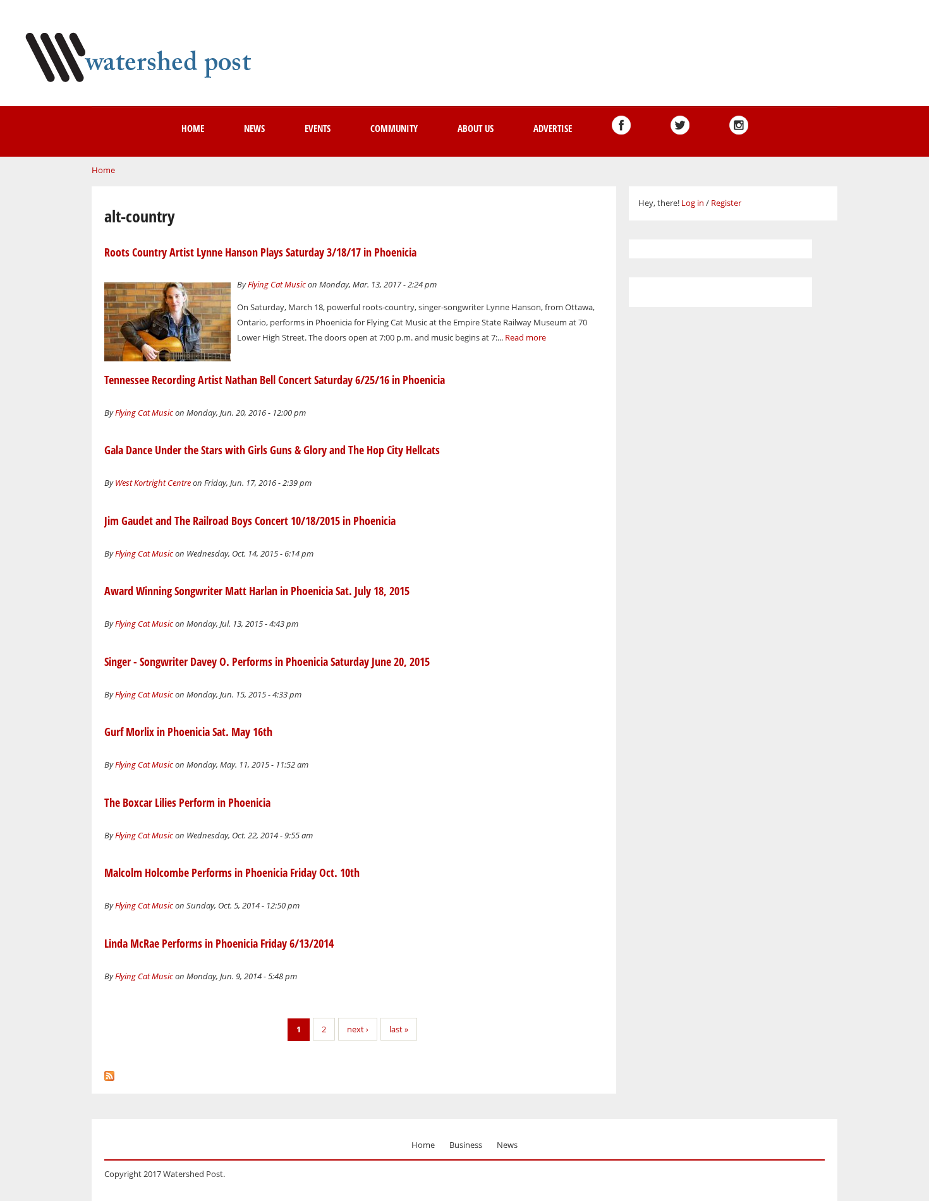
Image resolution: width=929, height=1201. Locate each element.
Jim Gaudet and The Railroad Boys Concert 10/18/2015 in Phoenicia (250, 520)
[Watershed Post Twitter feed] (680, 125)
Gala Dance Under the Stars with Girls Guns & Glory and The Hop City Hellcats (272, 449)
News (254, 128)
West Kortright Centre (153, 482)
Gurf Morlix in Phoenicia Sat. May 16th (188, 731)
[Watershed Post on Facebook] (621, 125)
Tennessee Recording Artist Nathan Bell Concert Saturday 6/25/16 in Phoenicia (274, 379)
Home (192, 128)
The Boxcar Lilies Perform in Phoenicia (187, 802)
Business (465, 1144)
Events (318, 128)
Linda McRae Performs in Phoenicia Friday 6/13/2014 (219, 943)
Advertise (552, 128)
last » (398, 1029)
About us (476, 128)
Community (394, 128)
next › (357, 1029)
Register (726, 202)
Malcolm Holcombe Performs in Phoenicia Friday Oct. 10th (232, 872)
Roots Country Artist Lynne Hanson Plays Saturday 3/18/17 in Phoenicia (260, 252)
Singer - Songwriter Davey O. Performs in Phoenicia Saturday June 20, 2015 (267, 661)
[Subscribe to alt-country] (109, 1072)
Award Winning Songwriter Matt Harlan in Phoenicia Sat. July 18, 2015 (257, 590)
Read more (525, 337)
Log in (692, 202)
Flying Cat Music (277, 284)
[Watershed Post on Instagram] (738, 125)
